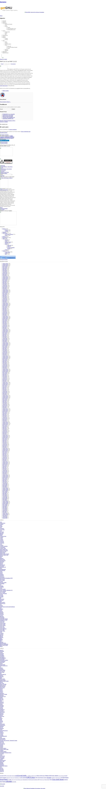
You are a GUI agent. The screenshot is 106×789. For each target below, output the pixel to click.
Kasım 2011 (4, 458)
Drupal (1, 563)
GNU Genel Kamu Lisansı (40, 777)
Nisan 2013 (4, 439)
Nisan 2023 (4, 307)
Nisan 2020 (4, 347)
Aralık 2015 (4, 404)
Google (1, 594)
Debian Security (3, 551)
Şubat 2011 (4, 468)
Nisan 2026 (4, 267)
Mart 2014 (4, 427)
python (17, 779)
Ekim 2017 (4, 380)
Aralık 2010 (4, 470)
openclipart (2, 656)
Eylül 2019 (4, 354)
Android (1, 524)
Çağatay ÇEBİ (3, 548)
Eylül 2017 (4, 381)
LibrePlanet (2, 621)
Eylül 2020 (4, 341)
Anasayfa (4, 20)
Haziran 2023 (5, 305)
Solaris (1, 720)
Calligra (1, 537)
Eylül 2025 (4, 275)
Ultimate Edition (3, 751)
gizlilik (21, 777)
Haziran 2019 (5, 358)
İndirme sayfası (5, 90)
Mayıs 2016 (4, 399)
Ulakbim (1, 750)
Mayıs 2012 (4, 451)
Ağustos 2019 (5, 356)
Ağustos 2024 (5, 290)
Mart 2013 (4, 440)
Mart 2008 (4, 506)
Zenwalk (1, 769)
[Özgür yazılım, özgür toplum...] (9, 10)
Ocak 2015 (4, 416)
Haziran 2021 (5, 331)
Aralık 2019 (4, 351)
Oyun (6, 45)
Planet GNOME (3, 684)
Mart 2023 (4, 308)
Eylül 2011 (4, 460)
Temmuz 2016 (5, 396)
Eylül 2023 (4, 302)
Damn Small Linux (3, 549)
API (5, 775)
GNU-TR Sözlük (3, 593)
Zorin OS (2, 771)
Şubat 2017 (4, 389)
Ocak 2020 (4, 350)
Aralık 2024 (4, 285)
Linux (6, 25)
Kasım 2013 (4, 432)
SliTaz (1, 718)
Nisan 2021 (4, 334)
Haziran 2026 (5, 265)
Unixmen (2, 753)
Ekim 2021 (4, 327)
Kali (1, 607)
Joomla (1, 605)
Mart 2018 (4, 374)
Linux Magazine (3, 628)
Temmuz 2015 (5, 410)
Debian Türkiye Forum (4, 553)
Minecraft (9, 46)
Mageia (1, 636)
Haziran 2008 (5, 503)
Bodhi (1, 535)
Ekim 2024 (4, 287)
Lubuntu (1, 634)
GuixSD (1, 596)
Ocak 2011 (4, 469)
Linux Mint (2, 629)
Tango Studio (2, 738)
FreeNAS (2, 575)
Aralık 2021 (4, 325)
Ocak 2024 (4, 297)
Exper (1, 571)
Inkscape (1, 600)
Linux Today (2, 630)
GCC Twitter (2, 592)
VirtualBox (2, 758)
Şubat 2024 (4, 296)
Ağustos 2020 (5, 342)
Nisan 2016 (4, 400)
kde (61, 777)
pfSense (1, 675)
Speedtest (2, 726)
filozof (2, 63)
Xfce (1, 766)
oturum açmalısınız (13, 129)
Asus (1, 530)
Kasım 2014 (4, 418)
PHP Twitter (2, 678)
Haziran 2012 (5, 450)
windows (66, 779)
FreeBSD (2, 574)
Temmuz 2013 (5, 436)
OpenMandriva (3, 657)
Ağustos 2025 (5, 276)
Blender (1, 534)
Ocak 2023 (4, 310)
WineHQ (1, 763)
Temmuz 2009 (5, 489)
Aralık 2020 (4, 338)
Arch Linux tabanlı (8, 775)
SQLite (1, 727)
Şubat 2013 (4, 441)
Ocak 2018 (4, 376)
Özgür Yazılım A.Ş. (4, 665)
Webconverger (3, 760)
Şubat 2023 (4, 309)
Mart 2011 (4, 467)
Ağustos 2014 (5, 422)
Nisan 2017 (4, 386)
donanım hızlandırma (61, 775)
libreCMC (2, 616)
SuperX (1, 731)
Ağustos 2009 (5, 488)
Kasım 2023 (4, 299)
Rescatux (2, 699)
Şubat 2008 (4, 508)
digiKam (1, 558)
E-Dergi (6, 39)
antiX (1, 525)
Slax (1, 717)
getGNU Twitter (3, 582)
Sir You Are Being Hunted (12, 47)
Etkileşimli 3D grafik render (10, 777)
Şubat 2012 (4, 455)
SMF (1, 719)
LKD (1, 632)
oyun (15, 779)
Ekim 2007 (4, 511)
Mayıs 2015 (4, 412)
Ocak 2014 (4, 429)
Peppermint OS (3, 674)
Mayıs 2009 (4, 491)
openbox (12, 779)
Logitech (1, 633)
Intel (1, 601)
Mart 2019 (4, 361)
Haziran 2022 (5, 318)
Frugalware (2, 577)
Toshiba (1, 744)
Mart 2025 (4, 282)
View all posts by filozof (5, 101)
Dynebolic (2, 566)
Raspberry (2, 693)
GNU (1, 588)
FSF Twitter (2, 580)
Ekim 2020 (4, 340)
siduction (1, 714)
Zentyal (1, 768)
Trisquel (1, 746)
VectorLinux (2, 755)
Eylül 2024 (4, 288)
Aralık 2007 (4, 510)
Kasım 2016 (4, 392)
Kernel (1, 611)
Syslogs (1, 733)
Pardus (1, 667)
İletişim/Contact (5, 52)
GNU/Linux (4, 233)
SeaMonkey (2, 709)
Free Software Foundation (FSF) (6, 578)
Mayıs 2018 (4, 372)
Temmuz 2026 (5, 264)
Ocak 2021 (4, 337)
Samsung (2, 705)
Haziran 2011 (5, 463)
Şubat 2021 (4, 336)
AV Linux (2, 531)
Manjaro (1, 637)
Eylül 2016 (4, 394)
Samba (1, 704)
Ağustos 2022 (5, 316)
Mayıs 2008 (4, 504)
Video (3, 40)
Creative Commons (3, 546)
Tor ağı (41, 779)
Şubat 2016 (4, 402)
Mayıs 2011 (4, 465)
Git (0, 584)
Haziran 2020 (5, 345)
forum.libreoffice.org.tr (11, 28)
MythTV (1, 650)
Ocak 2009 (4, 495)
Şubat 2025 (4, 283)
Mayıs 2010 (4, 478)
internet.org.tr (2, 603)
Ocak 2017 (4, 390)
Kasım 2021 (4, 326)
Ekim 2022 (4, 314)
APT (1, 527)
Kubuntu (1, 613)
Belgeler (4, 37)
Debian (8, 27)
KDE (1, 610)
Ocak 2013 (4, 443)
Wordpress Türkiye (3, 765)
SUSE (1, 729)
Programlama (5, 35)
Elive (1, 568)
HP (0, 597)
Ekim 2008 (4, 499)
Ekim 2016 (4, 393)
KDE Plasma (65, 777)
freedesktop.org (17, 777)
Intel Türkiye (2, 602)
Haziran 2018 (5, 371)
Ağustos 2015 (5, 408)
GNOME (2, 586)
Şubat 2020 (4, 349)
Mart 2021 (4, 335)
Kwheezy (2, 614)
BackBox (2, 532)
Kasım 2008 (4, 498)
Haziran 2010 (5, 477)
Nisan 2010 (4, 479)
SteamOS (2, 728)
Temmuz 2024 (5, 291)
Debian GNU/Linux (4, 550)
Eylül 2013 (4, 434)
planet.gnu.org (3, 685)
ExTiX (1, 572)
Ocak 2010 (4, 482)
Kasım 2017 (4, 379)
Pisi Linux (2, 683)
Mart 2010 (4, 480)
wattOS (1, 759)
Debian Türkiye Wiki (4, 555)
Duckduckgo (2, 564)
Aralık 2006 (4, 516)
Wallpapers (4, 51)
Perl (1, 673)
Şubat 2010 (4, 481)
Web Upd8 (2, 761)
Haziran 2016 (5, 397)
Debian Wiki (2, 552)
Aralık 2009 (4, 483)
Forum (6, 26)
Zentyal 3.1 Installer (4, 121)
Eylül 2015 (4, 407)
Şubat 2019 (4, 362)
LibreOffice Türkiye (4, 618)
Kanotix (1, 608)
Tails (1, 737)
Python (6, 42)
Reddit (1, 697)
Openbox (2, 654)
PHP (1, 677)
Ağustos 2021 (5, 329)
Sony (1, 722)
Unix (51, 779)
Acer (1, 521)
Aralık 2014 (4, 417)
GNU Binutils (2, 589)
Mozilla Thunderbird (4, 644)
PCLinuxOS (2, 671)
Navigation (3, 2)
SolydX (1, 721)
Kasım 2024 (4, 286)
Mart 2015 (4, 414)
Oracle (1, 663)
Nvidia (1, 652)
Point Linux (2, 687)
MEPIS (1, 639)
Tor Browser (2, 743)
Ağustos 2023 (5, 303)
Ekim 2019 (4, 353)
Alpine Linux (2, 523)
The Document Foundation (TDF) (34, 779)
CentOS (1, 539)
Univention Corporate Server (5, 752)
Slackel (1, 715)
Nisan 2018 (4, 373)
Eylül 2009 (4, 487)
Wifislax (1, 762)
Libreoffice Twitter (3, 619)
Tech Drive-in (2, 739)
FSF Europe (2, 579)
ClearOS (1, 540)
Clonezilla (2, 541)
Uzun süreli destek (58, 779)
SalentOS (2, 702)
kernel (2, 779)
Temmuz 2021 (5, 330)
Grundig (1, 595)
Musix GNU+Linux (4, 645)
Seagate (1, 708)
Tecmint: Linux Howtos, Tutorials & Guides (8, 740)
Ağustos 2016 (5, 395)
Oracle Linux (2, 664)
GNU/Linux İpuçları (8, 24)
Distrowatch (2, 559)
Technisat (2, 741)
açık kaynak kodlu (20, 775)
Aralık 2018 (4, 364)
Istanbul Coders (8, 43)
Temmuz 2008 (5, 502)
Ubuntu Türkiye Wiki (4, 749)
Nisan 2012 (4, 452)
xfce (1, 781)
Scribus (1, 707)
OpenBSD (2, 655)
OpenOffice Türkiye (4, 660)
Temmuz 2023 (5, 304)
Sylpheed (2, 732)
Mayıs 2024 (4, 293)
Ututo (1, 754)
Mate (1, 638)
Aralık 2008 (4, 497)
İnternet (3, 36)
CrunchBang (2, 547)
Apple (1, 526)
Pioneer (1, 682)
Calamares (29, 775)
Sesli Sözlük (2, 711)
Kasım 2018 (4, 365)
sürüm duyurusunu (4, 85)
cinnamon (32, 775)
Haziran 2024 (5, 292)
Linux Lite (2, 626)
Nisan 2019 (4, 360)
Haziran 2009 (5, 490)
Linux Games (2, 624)
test (27, 779)
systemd (1, 735)
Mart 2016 (4, 401)
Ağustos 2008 (5, 501)
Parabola (1, 668)
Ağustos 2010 (5, 474)
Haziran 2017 (5, 384)
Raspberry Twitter (3, 694)
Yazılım (3, 30)
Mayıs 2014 (4, 425)
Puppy (1, 689)
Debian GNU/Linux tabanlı (51, 775)
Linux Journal (2, 625)
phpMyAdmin (3, 679)
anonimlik (2, 775)
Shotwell (1, 713)
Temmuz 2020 (5, 343)
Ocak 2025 (4, 284)
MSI (1, 640)
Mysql (1, 646)
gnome (24, 777)
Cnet (1, 543)
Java (1, 604)
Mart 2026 (4, 269)
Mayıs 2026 (4, 266)
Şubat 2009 (4, 494)
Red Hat (1, 698)
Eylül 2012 (4, 447)
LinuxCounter (2, 623)
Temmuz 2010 (5, 476)
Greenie (1, 585)
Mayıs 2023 (4, 306)
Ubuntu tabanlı (46, 779)
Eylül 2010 (4, 473)
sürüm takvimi (25, 779)
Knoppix (1, 612)
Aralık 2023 (4, 298)
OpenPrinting (2, 661)
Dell (1, 557)
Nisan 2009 (4, 492)
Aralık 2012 (4, 444)
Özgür (3, 781)
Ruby (1, 700)
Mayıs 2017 (4, 385)
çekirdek (9, 781)
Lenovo (1, 615)
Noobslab (2, 653)
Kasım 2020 (4, 339)
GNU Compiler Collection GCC (6, 590)
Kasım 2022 (4, 313)
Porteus (1, 688)
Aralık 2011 (4, 457)
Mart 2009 (4, 493)
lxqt (8, 779)
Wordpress (2, 764)
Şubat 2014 (4, 428)
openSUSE (2, 662)
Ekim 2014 (4, 419)
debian (35, 775)
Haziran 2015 (5, 411)
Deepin (1, 556)
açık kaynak (13, 775)
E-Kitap (6, 38)
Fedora (1, 573)
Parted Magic (2, 670)
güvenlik (49, 777)
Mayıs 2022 (4, 319)
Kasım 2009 (4, 484)
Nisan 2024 (4, 294)
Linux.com (2, 622)
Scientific (2, 706)
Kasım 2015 (4, 405)
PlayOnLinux (2, 686)
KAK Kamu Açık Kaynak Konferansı (7, 606)
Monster (1, 641)
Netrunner (2, 651)
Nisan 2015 (4, 413)
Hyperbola (2, 599)
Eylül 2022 (4, 315)
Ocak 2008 (4, 509)
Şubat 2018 (4, 375)
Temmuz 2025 (5, 277)
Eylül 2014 (4, 421)
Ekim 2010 (4, 472)
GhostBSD (2, 583)
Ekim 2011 (4, 459)
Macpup (1, 635)
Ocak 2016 (4, 403)
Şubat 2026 (4, 270)
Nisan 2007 (4, 515)
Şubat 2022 (4, 323)
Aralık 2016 (4, 391)
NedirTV (6, 49)
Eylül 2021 (4, 328)
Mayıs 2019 (4, 359)
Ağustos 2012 (5, 448)
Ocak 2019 (4, 363)
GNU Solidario (3, 591)
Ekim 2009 (4, 486)
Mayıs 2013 (4, 438)
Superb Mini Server (4, 730)
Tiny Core (2, 742)
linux (6, 779)
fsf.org (1, 207)
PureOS (1, 690)
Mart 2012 (4, 454)
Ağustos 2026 (5, 263)
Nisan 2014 (4, 426)
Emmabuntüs (2, 570)
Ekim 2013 (4, 433)
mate (10, 779)
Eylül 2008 (4, 500)
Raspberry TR (3, 696)
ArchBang (2, 528)
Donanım (4, 21)
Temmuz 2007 (5, 514)
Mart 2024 (4, 295)
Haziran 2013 (5, 437)
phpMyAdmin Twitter (4, 681)
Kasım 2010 (4, 471)
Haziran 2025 (5, 278)
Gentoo (1, 581)
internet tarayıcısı (58, 777)
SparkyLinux (2, 725)
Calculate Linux (3, 536)
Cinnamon (2, 542)
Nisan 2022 (4, 320)
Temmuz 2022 (5, 317)
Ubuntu (1, 747)
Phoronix (2, 676)
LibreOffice (2, 617)
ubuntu (43, 779)
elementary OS (3, 567)
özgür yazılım (14, 781)
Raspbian (2, 695)
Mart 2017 (4, 388)
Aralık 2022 (4, 312)
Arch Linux (2, 529)
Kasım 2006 (4, 517)
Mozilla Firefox (3, 643)
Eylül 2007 (4, 512)
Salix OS (1, 703)
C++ (27, 775)
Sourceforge (2, 724)
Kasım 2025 (4, 273)
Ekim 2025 (4, 274)
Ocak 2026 (4, 271)
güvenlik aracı (53, 777)
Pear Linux (2, 672)
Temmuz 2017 (5, 383)
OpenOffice (2, 659)
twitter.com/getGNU (4, 189)
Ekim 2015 (4, 406)
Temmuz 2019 (5, 357)
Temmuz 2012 (5, 449)
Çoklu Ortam (7, 31)
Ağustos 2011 (5, 461)
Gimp (6, 41)
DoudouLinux (3, 560)
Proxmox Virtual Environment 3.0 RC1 (7, 120)
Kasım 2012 (4, 445)
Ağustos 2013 (5, 435)
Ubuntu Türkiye (3, 748)
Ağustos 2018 (5, 369)
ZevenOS (2, 770)
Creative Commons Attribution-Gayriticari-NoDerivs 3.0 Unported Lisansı (7, 137)
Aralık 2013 (4, 430)
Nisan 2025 (4, 281)
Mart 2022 (4, 321)
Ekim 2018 (4, 367)
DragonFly (2, 561)
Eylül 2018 (4, 368)
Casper (1, 538)
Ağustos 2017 (5, 382)
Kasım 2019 (4, 352)
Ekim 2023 (4, 301)
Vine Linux (2, 757)
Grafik (6, 32)
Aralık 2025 (4, 272)
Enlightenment (3, 569)
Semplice (2, 710)
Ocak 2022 (4, 324)
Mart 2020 (4, 348)
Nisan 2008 (4, 505)
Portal (8, 48)
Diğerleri (6, 50)
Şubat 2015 (4, 415)
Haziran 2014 (5, 424)
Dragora (1, 562)
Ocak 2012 (4, 456)
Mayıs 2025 (4, 280)
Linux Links (2, 627)
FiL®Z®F (2, 786)
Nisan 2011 (4, 466)
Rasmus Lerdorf (20, 779)
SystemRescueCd (3, 736)
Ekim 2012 (4, 446)
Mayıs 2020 (4, 346)
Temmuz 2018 (5, 370)
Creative (1, 545)
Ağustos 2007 (5, 513)
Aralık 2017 (4, 378)
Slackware (2, 716)
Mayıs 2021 (4, 332)
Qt (0, 666)
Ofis (5, 34)
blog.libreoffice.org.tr (11, 29)
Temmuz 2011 (5, 462)
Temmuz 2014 (5, 423)
